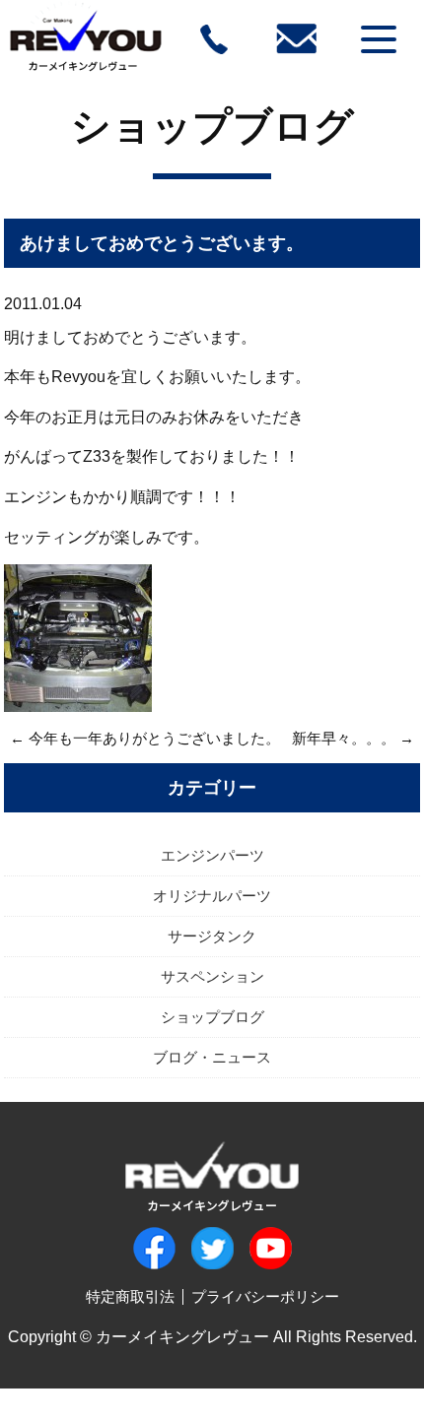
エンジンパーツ (212, 855)
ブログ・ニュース (212, 1057)
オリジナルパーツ (212, 895)
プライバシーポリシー (265, 1296)
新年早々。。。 (343, 738)
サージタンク (212, 936)
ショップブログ (212, 126)
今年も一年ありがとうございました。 (154, 738)
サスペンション (212, 976)
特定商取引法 (130, 1296)
